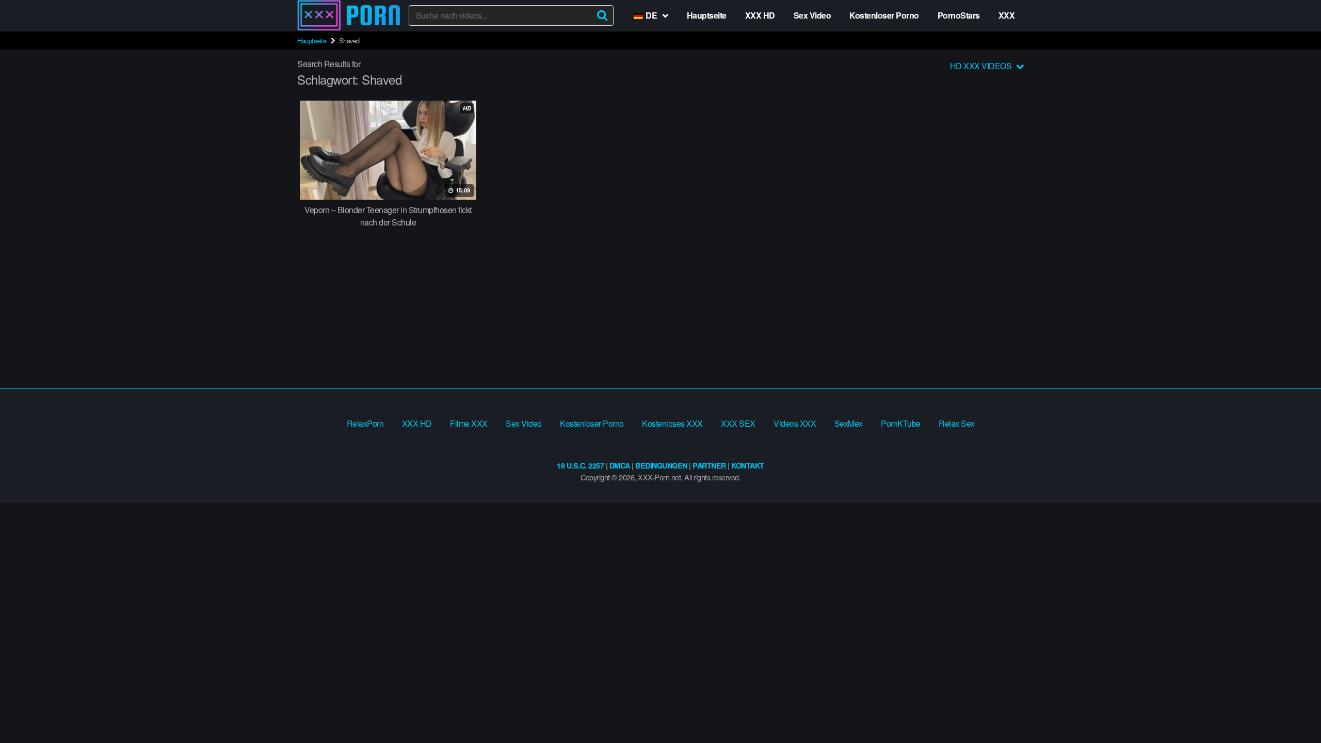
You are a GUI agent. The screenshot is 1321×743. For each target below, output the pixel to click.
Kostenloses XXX (672, 423)
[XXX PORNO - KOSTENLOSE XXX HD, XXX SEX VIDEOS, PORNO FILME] (348, 15)
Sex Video (812, 15)
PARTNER (709, 465)
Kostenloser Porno (884, 15)
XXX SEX (738, 423)
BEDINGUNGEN (661, 465)
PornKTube (901, 423)
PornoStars (959, 15)
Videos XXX (795, 423)
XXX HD (760, 15)
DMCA (619, 465)
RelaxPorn (365, 423)
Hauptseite (707, 15)
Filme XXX (469, 423)
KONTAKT (747, 465)
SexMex (848, 423)
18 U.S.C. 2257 (580, 465)
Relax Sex (957, 423)
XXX (1006, 15)
